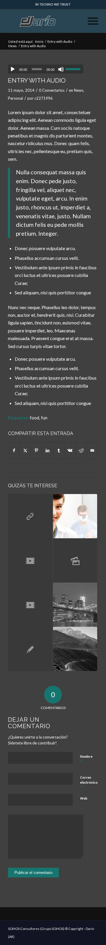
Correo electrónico (89, 782)
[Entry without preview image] (30, 649)
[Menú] (90, 21)
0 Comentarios (51, 90)
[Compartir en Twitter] (25, 450)
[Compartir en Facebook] (13, 450)
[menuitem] (90, 21)
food (34, 417)
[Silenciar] (61, 69)
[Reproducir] (13, 69)
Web (83, 798)
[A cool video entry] (30, 560)
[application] (45, 69)
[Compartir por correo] (92, 450)
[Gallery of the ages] (75, 560)
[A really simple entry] (75, 605)
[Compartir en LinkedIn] (47, 450)
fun (44, 417)
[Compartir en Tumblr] (58, 450)
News (78, 90)
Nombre (86, 759)
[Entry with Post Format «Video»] (30, 605)
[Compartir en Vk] (69, 450)
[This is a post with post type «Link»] (30, 516)
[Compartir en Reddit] (81, 450)
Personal (15, 98)
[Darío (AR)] (44, 21)
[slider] (74, 69)
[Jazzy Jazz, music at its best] (75, 649)
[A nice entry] (75, 516)
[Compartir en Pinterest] (36, 450)
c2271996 (43, 98)
